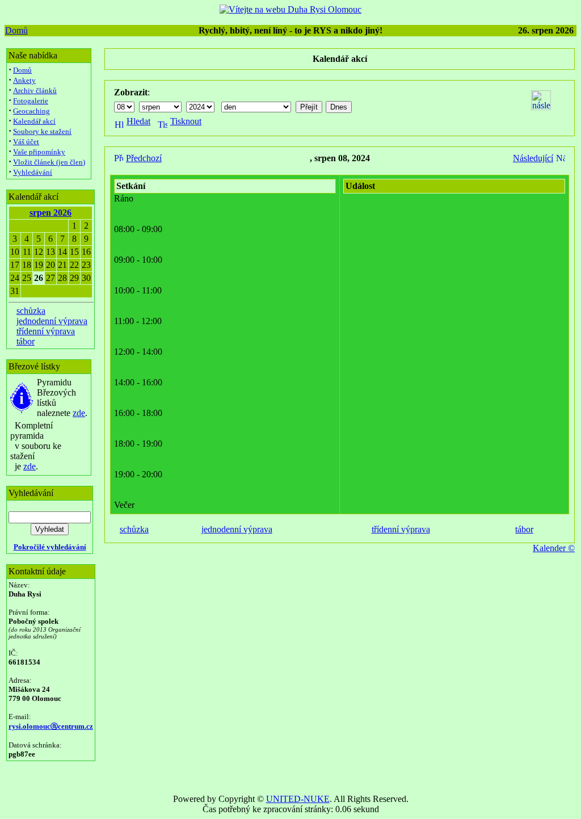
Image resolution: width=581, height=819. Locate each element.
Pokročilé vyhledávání (50, 547)
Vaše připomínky (39, 152)
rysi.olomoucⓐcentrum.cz (51, 726)
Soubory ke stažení (42, 131)
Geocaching (31, 111)
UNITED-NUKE (298, 799)
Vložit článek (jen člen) (49, 162)
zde (79, 413)
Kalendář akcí (34, 121)
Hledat (138, 121)
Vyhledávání (32, 172)
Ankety (24, 80)
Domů (16, 30)
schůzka (30, 311)
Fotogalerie (30, 100)
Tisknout (185, 121)
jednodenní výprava (51, 321)
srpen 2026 (50, 212)
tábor (25, 341)
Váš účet (26, 141)
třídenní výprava (45, 331)
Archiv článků (35, 90)
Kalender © (554, 548)
